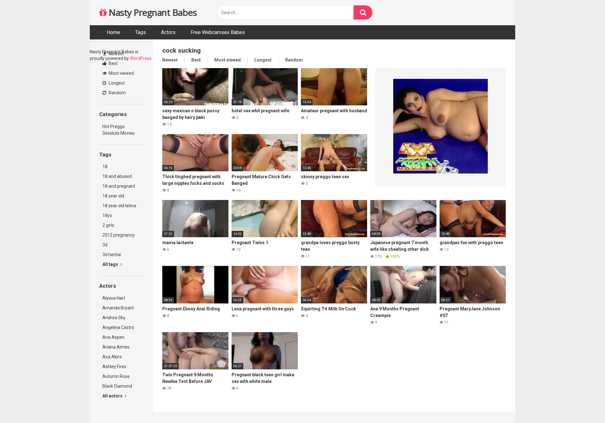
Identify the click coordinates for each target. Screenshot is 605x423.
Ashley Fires (114, 366)
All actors (113, 395)
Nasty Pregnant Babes (152, 12)
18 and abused (117, 176)
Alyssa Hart (113, 298)
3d (104, 244)
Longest (116, 82)
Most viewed (121, 73)
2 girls (108, 225)
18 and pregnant (118, 186)
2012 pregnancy (118, 235)
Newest (116, 53)
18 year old (113, 195)
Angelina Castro (118, 327)
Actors (168, 32)
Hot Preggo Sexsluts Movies (118, 130)
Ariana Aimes (116, 347)
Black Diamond (117, 386)
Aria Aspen (113, 337)
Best (113, 63)
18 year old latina (119, 205)
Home (113, 32)
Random (117, 92)
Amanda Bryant (118, 307)
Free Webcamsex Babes (218, 32)
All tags (110, 264)
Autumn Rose (116, 376)
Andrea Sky (113, 317)
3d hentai (111, 254)
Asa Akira (112, 356)
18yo (107, 215)
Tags (140, 32)
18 (104, 166)
